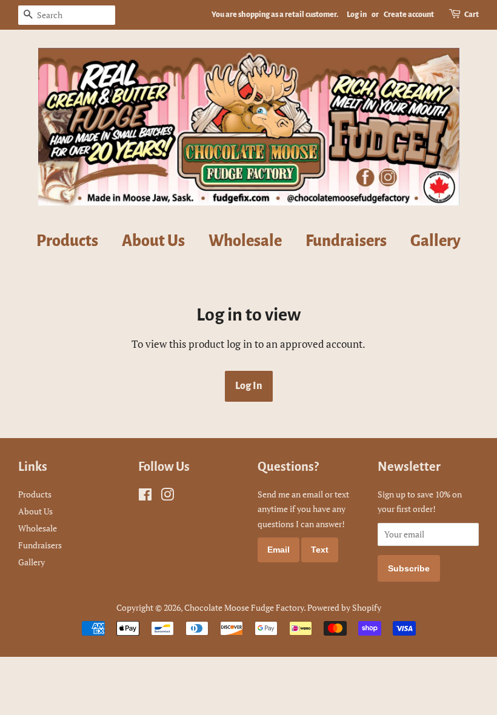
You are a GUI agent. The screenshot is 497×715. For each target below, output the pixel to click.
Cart (471, 14)
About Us (153, 241)
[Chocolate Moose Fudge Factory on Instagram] (167, 496)
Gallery (435, 241)
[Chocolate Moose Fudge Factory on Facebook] (145, 496)
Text (320, 549)
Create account (409, 14)
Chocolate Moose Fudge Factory (244, 607)
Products (67, 241)
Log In (248, 386)
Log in (357, 14)
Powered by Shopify (344, 607)
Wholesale (245, 241)
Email (278, 549)
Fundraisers (346, 241)
